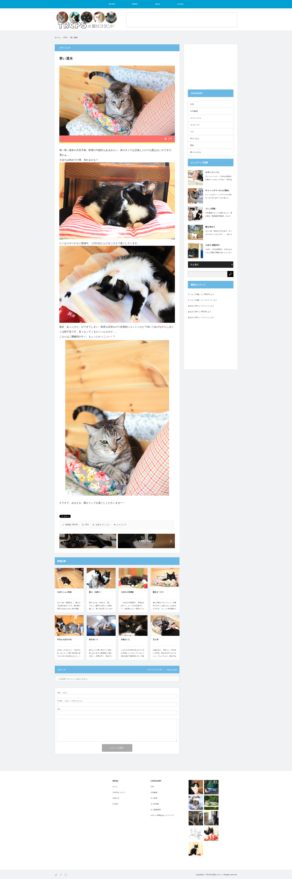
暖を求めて (210, 227)
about (157, 4)
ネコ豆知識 (155, 804)
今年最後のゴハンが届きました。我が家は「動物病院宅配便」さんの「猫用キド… (218, 216)
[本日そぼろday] (196, 849)
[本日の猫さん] (211, 787)
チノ (104, 525)
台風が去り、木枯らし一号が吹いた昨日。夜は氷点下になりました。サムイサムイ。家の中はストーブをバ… (164, 654)
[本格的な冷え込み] (196, 787)
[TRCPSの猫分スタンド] (86, 21)
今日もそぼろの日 (64, 639)
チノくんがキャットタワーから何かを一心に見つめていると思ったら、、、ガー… (218, 198)
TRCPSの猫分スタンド (214, 875)
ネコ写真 (154, 798)
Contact (180, 4)
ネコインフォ (195, 118)
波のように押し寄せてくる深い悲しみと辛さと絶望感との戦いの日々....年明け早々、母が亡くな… (101, 654)
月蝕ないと (125, 639)
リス (192, 132)
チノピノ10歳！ (194, 294)
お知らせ (116, 798)
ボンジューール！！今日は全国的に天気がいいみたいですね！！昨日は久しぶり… (218, 179)
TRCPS (75, 525)
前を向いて (93, 639)
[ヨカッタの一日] (211, 833)
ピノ (108, 525)
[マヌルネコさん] (196, 818)
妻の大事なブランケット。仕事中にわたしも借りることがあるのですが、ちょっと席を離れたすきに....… (164, 607)
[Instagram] (65, 875)
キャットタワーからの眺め (217, 190)
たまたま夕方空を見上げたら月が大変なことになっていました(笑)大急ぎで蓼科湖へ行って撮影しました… (132, 654)
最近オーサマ (158, 592)
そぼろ (98, 525)
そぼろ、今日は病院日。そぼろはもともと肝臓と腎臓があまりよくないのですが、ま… (218, 252)
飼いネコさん (195, 152)
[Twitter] (56, 875)
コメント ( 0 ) (172, 669)
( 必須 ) (62, 693)
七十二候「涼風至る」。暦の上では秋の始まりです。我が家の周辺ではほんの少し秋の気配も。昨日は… (68, 607)
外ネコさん (194, 138)
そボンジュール (212, 172)
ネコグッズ (194, 125)
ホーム (115, 787)
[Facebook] (61, 875)
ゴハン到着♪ (210, 208)
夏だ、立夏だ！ (95, 592)
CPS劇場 (194, 111)
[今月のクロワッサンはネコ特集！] (211, 818)
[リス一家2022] (196, 802)
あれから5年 (193, 306)
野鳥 (192, 145)
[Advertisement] (181, 20)
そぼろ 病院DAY (212, 245)
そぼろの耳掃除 (127, 592)
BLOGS (112, 4)
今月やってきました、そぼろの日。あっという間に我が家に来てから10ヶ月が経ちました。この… (69, 654)
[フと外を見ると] (211, 802)
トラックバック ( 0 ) (154, 669)
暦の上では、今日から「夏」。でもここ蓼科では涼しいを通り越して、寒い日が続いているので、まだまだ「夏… (100, 607)
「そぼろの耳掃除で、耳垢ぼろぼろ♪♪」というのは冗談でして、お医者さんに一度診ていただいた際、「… (132, 607)
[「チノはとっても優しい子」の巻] (196, 833)
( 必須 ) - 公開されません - (70, 701)
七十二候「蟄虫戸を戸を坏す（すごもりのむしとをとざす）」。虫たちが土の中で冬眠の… (218, 234)
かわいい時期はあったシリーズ (162, 815)
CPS (65, 37)
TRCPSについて (119, 792)
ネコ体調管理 (156, 809)
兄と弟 (155, 639)
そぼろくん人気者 (64, 592)
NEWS (134, 4)
